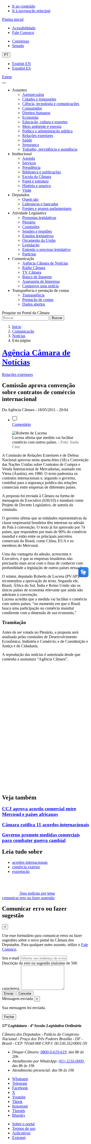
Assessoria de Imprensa (41, 281)
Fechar (9, 1017)
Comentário (21, 424)
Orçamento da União (39, 240)
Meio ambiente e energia (41, 126)
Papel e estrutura (35, 181)
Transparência (33, 295)
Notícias (18, 336)
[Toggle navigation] (4, 83)
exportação (21, 871)
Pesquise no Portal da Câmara (26, 313)
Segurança (30, 145)
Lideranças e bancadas (40, 204)
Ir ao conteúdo (23, 6)
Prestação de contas (37, 299)
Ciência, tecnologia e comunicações (50, 104)
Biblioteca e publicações (41, 172)
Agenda (28, 158)
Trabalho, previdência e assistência (49, 149)
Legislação (30, 245)
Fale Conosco (23, 32)
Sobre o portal (23, 1124)
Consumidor (32, 108)
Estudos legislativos (38, 236)
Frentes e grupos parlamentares (47, 208)
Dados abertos (33, 304)
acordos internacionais (30, 862)
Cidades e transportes (39, 99)
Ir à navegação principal (31, 11)
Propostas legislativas (39, 217)
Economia (30, 117)
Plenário (28, 222)
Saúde (27, 140)
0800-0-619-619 (53, 1052)
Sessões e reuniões (37, 231)
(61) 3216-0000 (71, 1061)
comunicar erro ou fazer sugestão (28, 898)
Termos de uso (23, 1128)
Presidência (31, 167)
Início (16, 327)
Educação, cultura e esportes (44, 122)
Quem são (30, 199)
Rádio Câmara (33, 268)
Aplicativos (21, 1133)
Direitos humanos (36, 113)
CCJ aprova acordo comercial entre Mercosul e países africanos (39, 811)
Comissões (30, 227)
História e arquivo (36, 186)
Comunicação (23, 331)
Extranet (19, 1137)
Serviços (29, 163)
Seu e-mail (10, 958)
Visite (26, 190)
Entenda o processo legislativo (46, 249)
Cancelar (24, 993)
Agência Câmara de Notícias (45, 263)
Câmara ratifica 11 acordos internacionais (45, 824)
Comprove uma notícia (40, 286)
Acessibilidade (23, 28)
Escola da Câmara (36, 176)
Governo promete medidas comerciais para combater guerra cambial (41, 837)
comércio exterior (26, 867)
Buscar (57, 318)
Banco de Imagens (37, 277)
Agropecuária (33, 94)
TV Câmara (31, 272)
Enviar (8, 993)
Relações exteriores (37, 135)
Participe (29, 254)
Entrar (7, 77)
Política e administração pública (47, 131)
